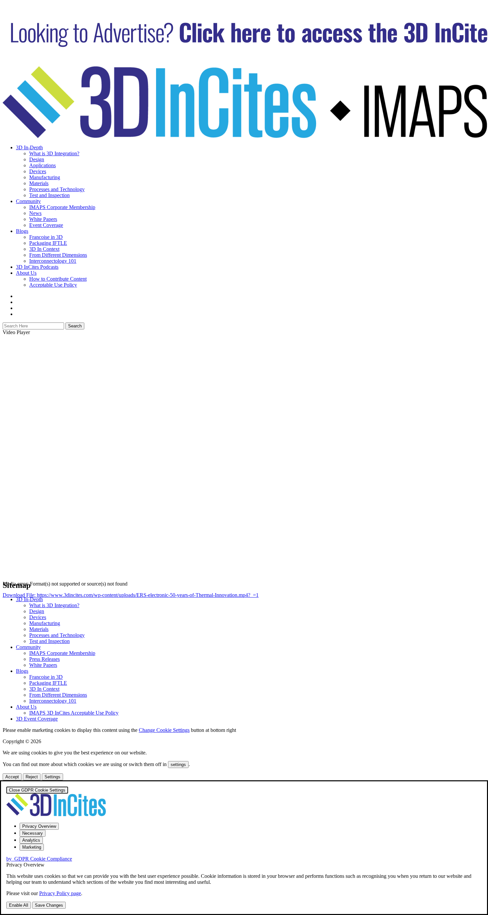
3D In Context (44, 249)
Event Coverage (46, 225)
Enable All (18, 905)
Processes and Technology (57, 189)
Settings (52, 776)
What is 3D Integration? (54, 153)
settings (178, 764)
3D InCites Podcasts (37, 267)
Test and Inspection (49, 195)
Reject (32, 776)
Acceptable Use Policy (53, 285)
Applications (42, 165)
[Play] (5, 603)
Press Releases (44, 659)
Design (36, 159)
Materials (38, 183)
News (35, 213)
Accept (12, 776)
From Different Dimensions (58, 255)
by (39, 859)
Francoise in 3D (46, 237)
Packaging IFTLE (48, 243)
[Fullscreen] (5, 633)
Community (28, 201)
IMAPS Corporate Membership (62, 207)
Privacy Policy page (60, 893)
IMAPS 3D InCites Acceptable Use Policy (74, 713)
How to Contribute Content (58, 279)
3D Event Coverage (37, 719)
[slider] (69, 625)
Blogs (22, 231)
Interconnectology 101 (52, 261)
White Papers (43, 219)
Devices (37, 171)
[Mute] (5, 627)
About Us (26, 273)
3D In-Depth (29, 147)
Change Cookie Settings (164, 730)
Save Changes (49, 905)
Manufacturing (44, 177)
